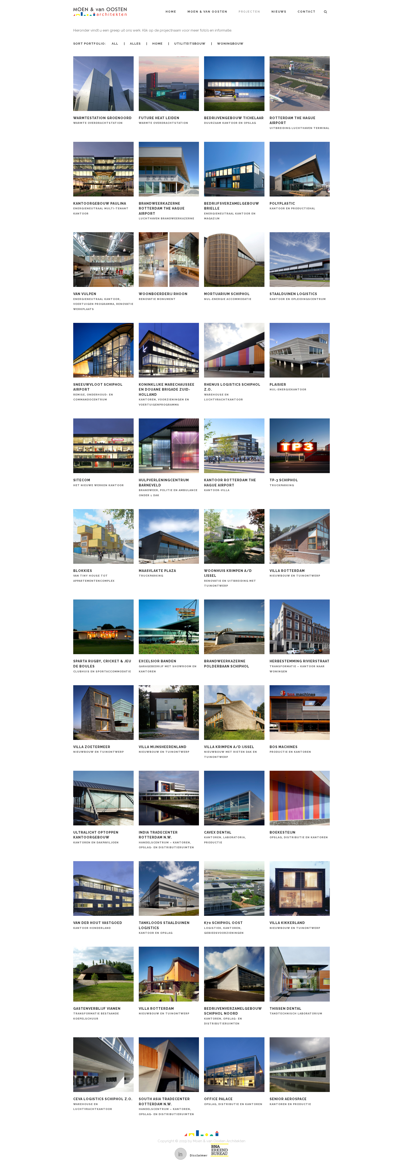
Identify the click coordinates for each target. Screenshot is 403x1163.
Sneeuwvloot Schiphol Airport (98, 392)
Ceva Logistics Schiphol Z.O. (102, 1104)
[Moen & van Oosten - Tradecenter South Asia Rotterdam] (168, 1064)
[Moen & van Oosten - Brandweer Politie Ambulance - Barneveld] (168, 446)
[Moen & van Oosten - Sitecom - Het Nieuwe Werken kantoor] (103, 446)
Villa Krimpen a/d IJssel (230, 752)
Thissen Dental (296, 1011)
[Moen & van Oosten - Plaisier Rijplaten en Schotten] (299, 350)
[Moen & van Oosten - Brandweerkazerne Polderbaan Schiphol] (234, 627)
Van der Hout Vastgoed (97, 925)
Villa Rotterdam (295, 573)
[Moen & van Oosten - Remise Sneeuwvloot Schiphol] (103, 350)
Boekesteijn (299, 835)
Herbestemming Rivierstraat (300, 666)
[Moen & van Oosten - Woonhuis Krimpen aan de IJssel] (234, 536)
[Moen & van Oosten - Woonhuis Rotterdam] (299, 888)
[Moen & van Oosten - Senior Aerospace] (299, 1064)
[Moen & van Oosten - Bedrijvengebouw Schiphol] (234, 974)
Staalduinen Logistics (298, 296)
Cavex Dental (225, 837)
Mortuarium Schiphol (227, 296)
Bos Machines (290, 749)
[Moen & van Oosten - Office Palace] (234, 1064)
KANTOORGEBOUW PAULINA (101, 208)
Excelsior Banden (168, 666)
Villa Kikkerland (295, 925)
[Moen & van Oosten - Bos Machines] (299, 712)
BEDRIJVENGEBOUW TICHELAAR (234, 120)
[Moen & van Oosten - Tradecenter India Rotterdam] (168, 798)
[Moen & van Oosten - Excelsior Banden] (168, 627)
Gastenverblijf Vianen (97, 1013)
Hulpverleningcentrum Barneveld (168, 487)
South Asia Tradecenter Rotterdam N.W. (166, 1106)
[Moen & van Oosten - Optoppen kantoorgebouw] (103, 798)
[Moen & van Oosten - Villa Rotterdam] (299, 536)
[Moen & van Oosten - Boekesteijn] (299, 798)
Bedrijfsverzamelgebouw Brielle (231, 211)
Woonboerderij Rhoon (163, 296)
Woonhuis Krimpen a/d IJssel (230, 578)
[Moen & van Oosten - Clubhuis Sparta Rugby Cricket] (103, 627)
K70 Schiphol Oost (224, 928)
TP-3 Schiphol (284, 482)
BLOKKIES (94, 575)
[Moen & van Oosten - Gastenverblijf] (103, 974)
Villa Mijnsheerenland (164, 749)
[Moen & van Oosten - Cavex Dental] (234, 798)
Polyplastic (292, 206)
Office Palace (233, 1101)
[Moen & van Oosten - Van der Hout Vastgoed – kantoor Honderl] (103, 888)
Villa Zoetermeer (98, 749)
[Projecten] (103, 83)
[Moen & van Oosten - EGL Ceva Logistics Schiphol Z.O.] (103, 1064)
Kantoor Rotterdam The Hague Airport (230, 485)
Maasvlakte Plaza (157, 573)
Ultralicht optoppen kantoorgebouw (96, 837)
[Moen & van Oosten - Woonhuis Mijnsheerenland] (168, 712)
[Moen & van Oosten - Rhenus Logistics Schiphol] (234, 350)
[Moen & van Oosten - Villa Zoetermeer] (103, 712)
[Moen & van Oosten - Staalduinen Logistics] (299, 259)
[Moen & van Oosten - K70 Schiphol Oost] (234, 888)
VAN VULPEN (103, 301)
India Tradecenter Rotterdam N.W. (166, 840)
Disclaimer (199, 1155)
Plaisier (288, 387)
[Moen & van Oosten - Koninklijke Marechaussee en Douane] (168, 350)
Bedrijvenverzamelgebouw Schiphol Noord (233, 1016)
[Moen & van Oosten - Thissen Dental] (299, 974)
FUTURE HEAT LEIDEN (163, 120)
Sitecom (98, 482)
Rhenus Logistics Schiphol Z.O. (232, 392)
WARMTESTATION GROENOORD (102, 120)
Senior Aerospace (290, 1101)
